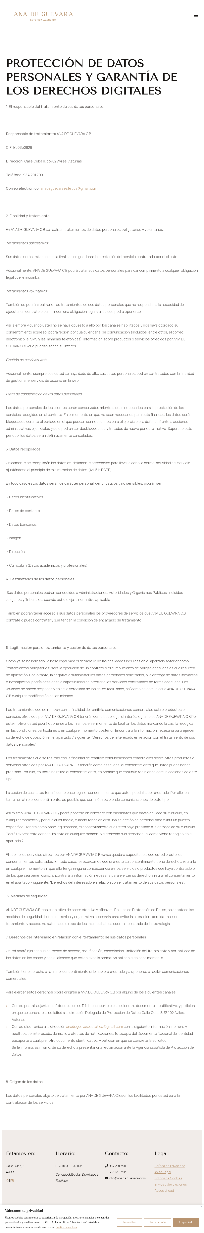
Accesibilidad (164, 1190)
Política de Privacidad (170, 1166)
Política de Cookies (168, 1178)
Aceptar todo (186, 1222)
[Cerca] (201, 1206)
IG (7, 1180)
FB (12, 1180)
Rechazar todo (158, 1222)
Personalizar (129, 1222)
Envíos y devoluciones (171, 1184)
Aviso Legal (163, 1172)
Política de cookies (66, 1227)
